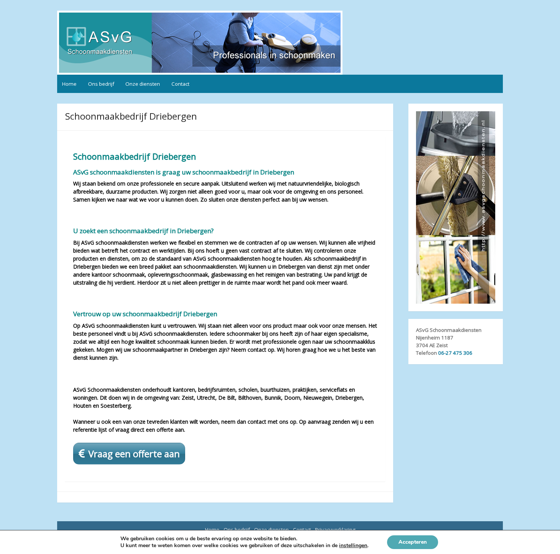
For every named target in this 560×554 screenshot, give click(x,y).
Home (69, 83)
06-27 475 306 (455, 352)
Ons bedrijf (101, 83)
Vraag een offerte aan (134, 453)
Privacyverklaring (335, 529)
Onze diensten (142, 83)
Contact (180, 83)
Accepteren (412, 542)
